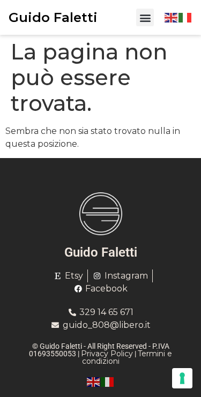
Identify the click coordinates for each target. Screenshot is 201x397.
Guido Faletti (53, 17)
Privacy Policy (107, 353)
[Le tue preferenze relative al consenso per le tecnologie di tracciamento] (182, 378)
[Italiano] (185, 17)
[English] (171, 17)
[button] (145, 17)
